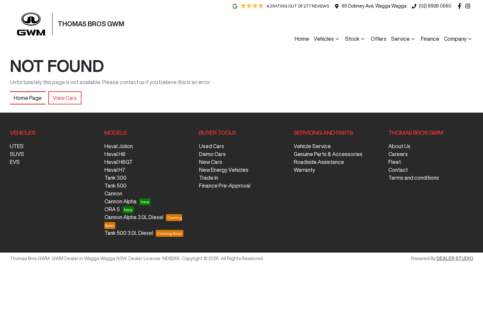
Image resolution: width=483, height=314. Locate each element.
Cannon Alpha (120, 201)
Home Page (28, 98)
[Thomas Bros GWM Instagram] (469, 6)
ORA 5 (112, 209)
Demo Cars (212, 154)
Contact (398, 169)
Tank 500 (115, 185)
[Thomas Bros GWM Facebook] (461, 6)
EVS (15, 162)
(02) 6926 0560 (435, 6)
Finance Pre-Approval (224, 185)
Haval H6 (115, 154)
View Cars (65, 98)
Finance (430, 38)
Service (400, 38)
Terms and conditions (413, 177)
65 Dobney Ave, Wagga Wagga (374, 6)
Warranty (304, 169)
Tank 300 (115, 177)
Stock (352, 38)
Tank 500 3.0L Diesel (128, 233)
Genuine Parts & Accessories (328, 154)
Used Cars (211, 146)
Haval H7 (114, 169)
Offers (378, 38)
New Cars (210, 162)
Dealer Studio (454, 258)
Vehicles (324, 38)
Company (455, 38)
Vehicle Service (312, 146)
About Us (399, 146)
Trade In (208, 177)
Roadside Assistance (319, 162)
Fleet (394, 162)
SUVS (17, 154)
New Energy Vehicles (223, 169)
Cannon (113, 193)
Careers (398, 154)
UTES (17, 146)
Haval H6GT (118, 162)
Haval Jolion (118, 146)
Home (302, 38)
